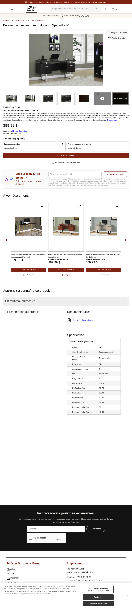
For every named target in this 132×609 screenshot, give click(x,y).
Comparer (30, 275)
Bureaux (31, 21)
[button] (11, 8)
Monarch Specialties (19, 131)
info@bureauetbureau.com (87, 580)
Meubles (6, 21)
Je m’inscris (95, 529)
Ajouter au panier (66, 156)
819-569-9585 (84, 577)
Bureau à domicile (18, 21)
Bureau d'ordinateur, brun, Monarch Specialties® (28, 255)
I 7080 (20, 134)
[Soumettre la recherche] (96, 8)
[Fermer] (128, 595)
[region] (66, 596)
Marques (11, 573)
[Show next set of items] (125, 240)
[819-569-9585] (117, 8)
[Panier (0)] (120, 8)
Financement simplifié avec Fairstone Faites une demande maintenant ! (67, 2)
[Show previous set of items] (6, 240)
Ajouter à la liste (118, 38)
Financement (13, 578)
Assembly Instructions (83, 320)
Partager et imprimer (118, 33)
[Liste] (109, 8)
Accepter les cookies (98, 604)
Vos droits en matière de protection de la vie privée (98, 589)
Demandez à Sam (115, 174)
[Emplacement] (113, 8)
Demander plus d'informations (67, 163)
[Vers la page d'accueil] (31, 9)
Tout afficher (120, 98)
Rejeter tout (98, 597)
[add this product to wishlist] (42, 206)
